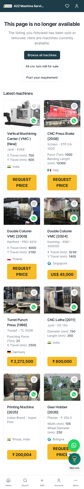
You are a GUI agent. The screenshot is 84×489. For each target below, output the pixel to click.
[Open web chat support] (74, 459)
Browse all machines (42, 55)
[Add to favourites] (34, 106)
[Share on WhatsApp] (33, 121)
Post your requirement (42, 77)
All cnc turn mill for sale (42, 66)
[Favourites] (67, 6)
